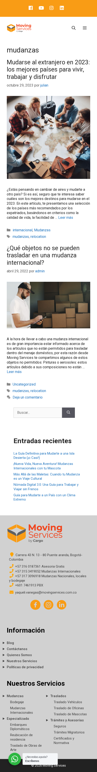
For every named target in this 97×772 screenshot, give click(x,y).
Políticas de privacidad (25, 667)
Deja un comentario (28, 397)
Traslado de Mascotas (70, 714)
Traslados (58, 696)
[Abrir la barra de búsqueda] (73, 28)
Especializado (18, 719)
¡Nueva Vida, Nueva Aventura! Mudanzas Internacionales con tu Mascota (43, 466)
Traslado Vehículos (68, 702)
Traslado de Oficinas (69, 708)
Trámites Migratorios (69, 732)
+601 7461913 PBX (28, 585)
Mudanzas (42, 230)
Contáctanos (17, 649)
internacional (22, 230)
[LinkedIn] (62, 8)
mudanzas (21, 236)
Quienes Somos (19, 655)
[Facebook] (31, 8)
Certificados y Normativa (64, 740)
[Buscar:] (38, 413)
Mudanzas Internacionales (21, 710)
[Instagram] (51, 8)
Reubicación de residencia (21, 737)
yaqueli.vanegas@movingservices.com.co (45, 592)
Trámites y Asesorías (67, 720)
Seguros (60, 726)
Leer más (65, 217)
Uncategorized (24, 384)
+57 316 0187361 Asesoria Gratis (39, 566)
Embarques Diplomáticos (20, 727)
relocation (38, 236)
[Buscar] (68, 413)
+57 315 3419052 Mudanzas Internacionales (47, 571)
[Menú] (84, 28)
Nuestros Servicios (22, 661)
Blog (10, 643)
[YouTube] (41, 8)
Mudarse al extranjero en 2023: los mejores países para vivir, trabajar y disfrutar (48, 69)
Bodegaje (17, 702)
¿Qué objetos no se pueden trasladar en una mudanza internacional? (43, 255)
